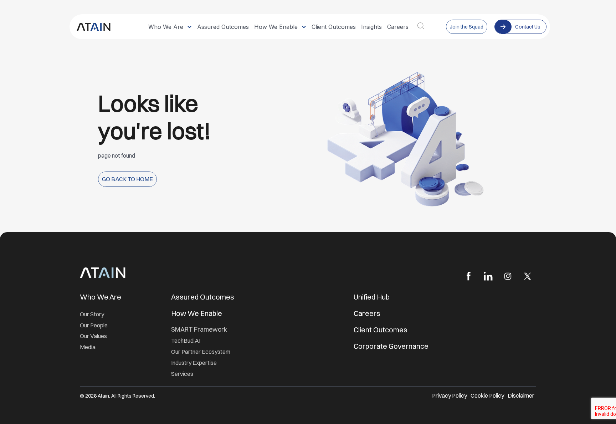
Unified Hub (372, 296)
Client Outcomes (381, 329)
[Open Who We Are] (189, 26)
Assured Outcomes (203, 296)
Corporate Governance (391, 346)
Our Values (93, 335)
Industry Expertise (194, 362)
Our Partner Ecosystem (200, 351)
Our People (94, 325)
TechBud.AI (185, 340)
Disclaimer (521, 395)
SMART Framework (199, 329)
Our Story (92, 314)
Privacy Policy (449, 395)
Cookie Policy (487, 395)
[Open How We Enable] (304, 26)
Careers (367, 313)
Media (88, 347)
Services (182, 373)
